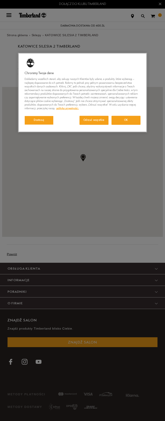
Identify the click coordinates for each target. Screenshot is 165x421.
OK (126, 120)
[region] (82, 92)
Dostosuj (39, 120)
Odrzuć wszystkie (94, 120)
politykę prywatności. (67, 108)
